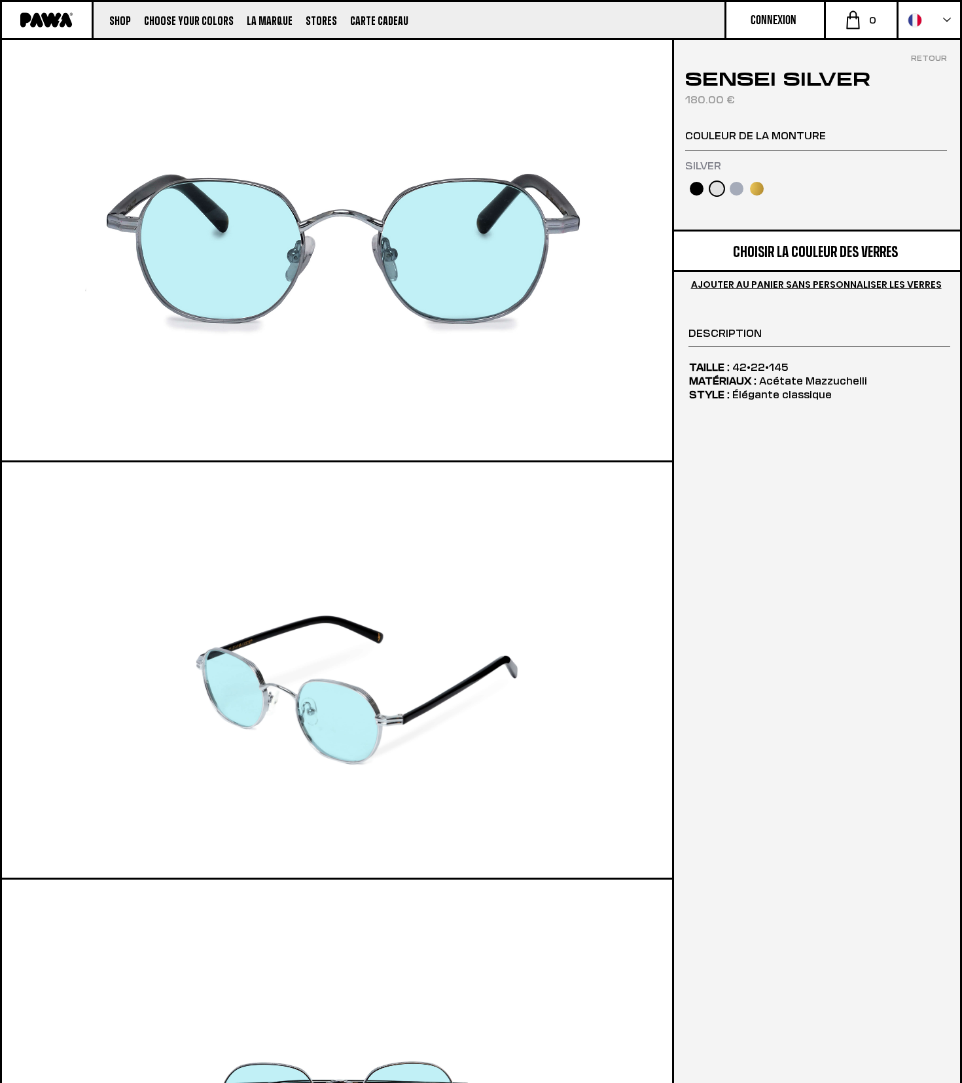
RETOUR (929, 57)
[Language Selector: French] (929, 20)
